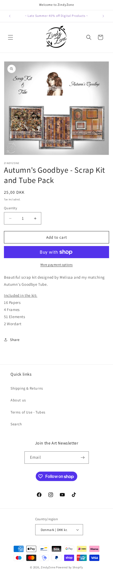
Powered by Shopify (69, 567)
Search (16, 424)
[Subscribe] (83, 457)
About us (18, 400)
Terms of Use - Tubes (28, 412)
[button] (10, 37)
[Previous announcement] (10, 16)
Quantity (10, 208)
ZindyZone (48, 567)
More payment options (56, 265)
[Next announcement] (103, 16)
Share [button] (15, 339)
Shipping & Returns (27, 388)
